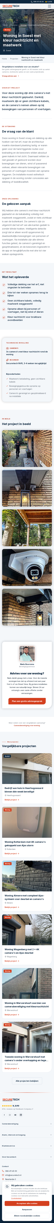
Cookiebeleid (16, 1198)
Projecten (14, 25)
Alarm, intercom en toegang (13, 1135)
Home (5, 25)
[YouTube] (15, 1115)
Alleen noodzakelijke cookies (27, 1216)
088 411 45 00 (38, 1)
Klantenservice (8, 1146)
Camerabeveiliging (10, 1124)
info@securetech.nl (13, 1175)
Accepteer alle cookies (27, 1203)
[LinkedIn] (21, 1115)
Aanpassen (27, 1209)
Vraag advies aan (9, 76)
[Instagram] (10, 1115)
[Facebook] (4, 1115)
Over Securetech (9, 1157)
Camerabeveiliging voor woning (27, 725)
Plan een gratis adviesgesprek (27, 701)
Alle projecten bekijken (27, 1081)
